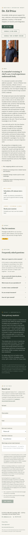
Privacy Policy (22, 359)
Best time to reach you (7, 435)
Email (3, 420)
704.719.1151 (18, 517)
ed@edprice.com (7, 517)
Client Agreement (6, 524)
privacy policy (6, 487)
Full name (4, 405)
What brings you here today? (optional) (11, 443)
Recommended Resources (8, 527)
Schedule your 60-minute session (13, 36)
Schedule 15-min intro (10, 31)
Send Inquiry (7, 501)
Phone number (5, 413)
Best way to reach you (7, 428)
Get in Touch (7, 26)
